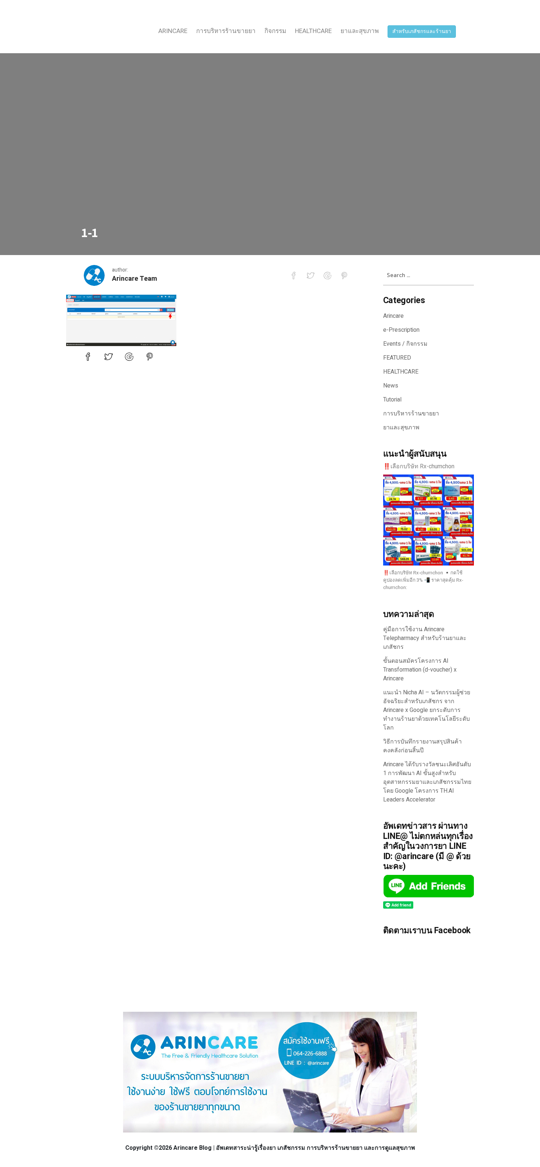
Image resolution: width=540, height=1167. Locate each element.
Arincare (172, 31)
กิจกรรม (275, 31)
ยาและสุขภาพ (360, 31)
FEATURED (397, 357)
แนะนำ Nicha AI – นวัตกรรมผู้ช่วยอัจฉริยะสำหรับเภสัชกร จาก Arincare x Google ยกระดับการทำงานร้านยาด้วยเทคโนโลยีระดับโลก (426, 710)
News (390, 385)
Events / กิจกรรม (405, 343)
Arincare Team (134, 279)
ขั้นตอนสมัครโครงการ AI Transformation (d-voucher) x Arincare (420, 670)
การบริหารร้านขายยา (226, 31)
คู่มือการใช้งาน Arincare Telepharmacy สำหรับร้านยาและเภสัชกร (425, 638)
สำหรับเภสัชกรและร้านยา (421, 31)
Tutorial (392, 399)
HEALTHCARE (313, 31)
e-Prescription (401, 330)
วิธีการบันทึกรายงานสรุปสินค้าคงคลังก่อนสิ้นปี (422, 746)
